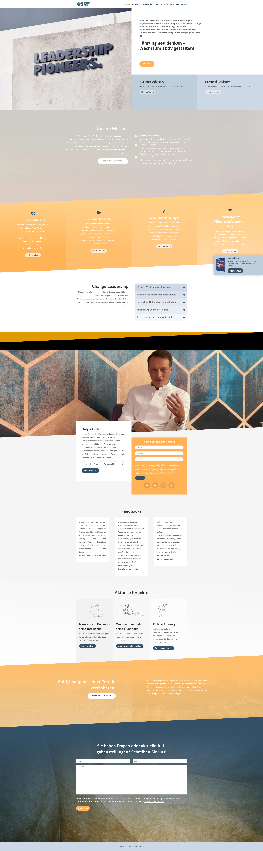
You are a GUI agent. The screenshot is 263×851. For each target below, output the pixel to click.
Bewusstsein (147, 4)
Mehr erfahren (147, 92)
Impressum (133, 847)
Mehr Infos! (235, 270)
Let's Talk (147, 64)
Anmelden (140, 478)
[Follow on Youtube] (155, 485)
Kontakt (184, 4)
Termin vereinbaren (113, 161)
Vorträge (159, 4)
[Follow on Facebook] (171, 485)
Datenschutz (122, 847)
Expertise (135, 4)
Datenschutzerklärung (163, 473)
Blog (177, 4)
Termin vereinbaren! (163, 648)
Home (127, 4)
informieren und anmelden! (130, 646)
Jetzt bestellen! (87, 646)
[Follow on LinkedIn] (147, 485)
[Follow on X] (163, 485)
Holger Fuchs (169, 4)
